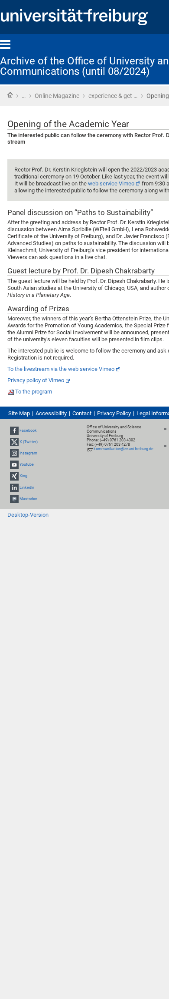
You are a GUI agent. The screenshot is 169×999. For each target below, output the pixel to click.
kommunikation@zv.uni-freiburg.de (123, 449)
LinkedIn (27, 487)
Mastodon (28, 499)
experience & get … (112, 95)
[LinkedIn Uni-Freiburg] (14, 487)
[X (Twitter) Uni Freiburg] (14, 442)
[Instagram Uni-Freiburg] (14, 453)
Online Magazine (57, 95)
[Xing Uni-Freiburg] (14, 476)
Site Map (19, 413)
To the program (33, 391)
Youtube (27, 464)
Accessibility (51, 413)
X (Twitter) (29, 442)
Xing (23, 476)
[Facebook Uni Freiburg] (14, 430)
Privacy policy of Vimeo (35, 380)
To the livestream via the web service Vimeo (60, 369)
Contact (81, 413)
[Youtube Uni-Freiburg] (14, 464)
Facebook (28, 430)
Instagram (28, 453)
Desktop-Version (28, 514)
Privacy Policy (114, 413)
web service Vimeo (111, 183)
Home (10, 95)
